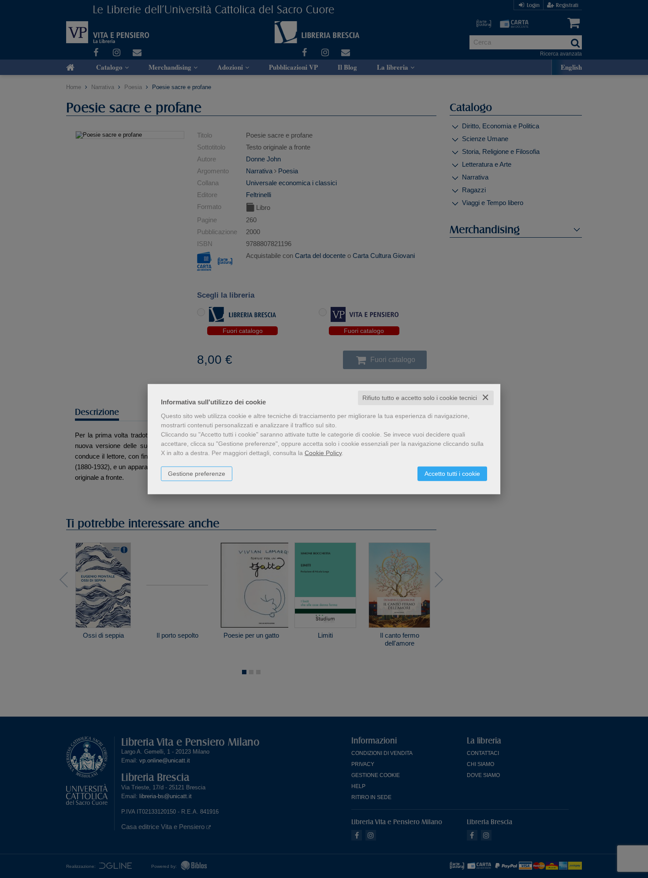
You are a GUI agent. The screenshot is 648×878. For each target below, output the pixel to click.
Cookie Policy (323, 452)
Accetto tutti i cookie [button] (452, 473)
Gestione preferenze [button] (196, 473)
